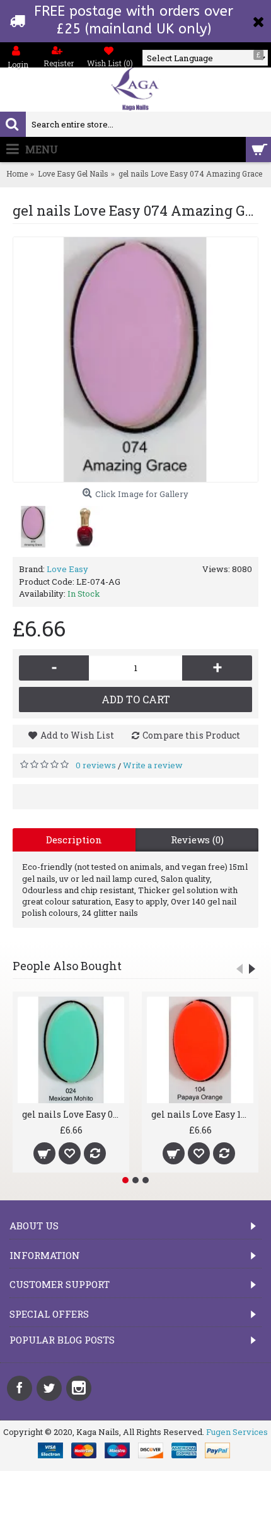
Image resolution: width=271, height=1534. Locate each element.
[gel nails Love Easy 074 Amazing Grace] (135, 360)
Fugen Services (237, 1431)
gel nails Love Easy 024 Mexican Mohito (73, 1114)
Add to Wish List (77, 735)
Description (74, 839)
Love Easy (67, 569)
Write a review (153, 765)
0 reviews (96, 765)
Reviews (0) (197, 839)
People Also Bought (67, 965)
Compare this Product (191, 735)
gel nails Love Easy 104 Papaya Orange (202, 1114)
